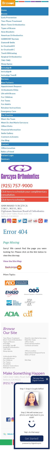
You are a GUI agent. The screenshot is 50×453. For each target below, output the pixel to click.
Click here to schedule (13, 199)
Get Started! (31, 438)
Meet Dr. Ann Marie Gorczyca (35, 338)
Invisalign (6, 343)
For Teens (7, 362)
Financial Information (32, 343)
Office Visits (29, 342)
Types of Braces (9, 342)
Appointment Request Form (35, 353)
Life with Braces (9, 358)
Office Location (30, 351)
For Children (7, 360)
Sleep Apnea (7, 351)
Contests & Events (31, 345)
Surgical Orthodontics (11, 347)
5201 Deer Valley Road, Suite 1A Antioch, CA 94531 (16, 214)
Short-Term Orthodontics (12, 340)
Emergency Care (9, 367)
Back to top (11, 267)
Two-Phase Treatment (11, 338)
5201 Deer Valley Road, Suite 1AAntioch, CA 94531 (18, 378)
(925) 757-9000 (17, 183)
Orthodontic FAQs (10, 356)
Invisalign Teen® (9, 345)
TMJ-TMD (6, 349)
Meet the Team (30, 340)
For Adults (7, 364)
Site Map (28, 360)
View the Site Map (12, 261)
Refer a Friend (30, 355)
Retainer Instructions (11, 366)
